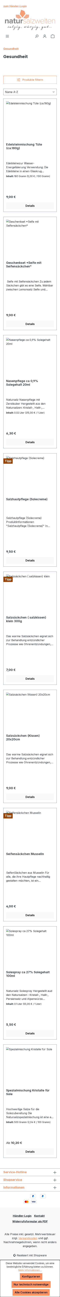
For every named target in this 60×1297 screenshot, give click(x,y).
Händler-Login (22, 1215)
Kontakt (39, 1215)
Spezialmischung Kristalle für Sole (28, 1092)
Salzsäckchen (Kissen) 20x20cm (23, 737)
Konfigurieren (31, 1276)
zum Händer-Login (15, 6)
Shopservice (12, 1179)
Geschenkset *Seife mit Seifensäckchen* (24, 264)
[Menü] (7, 36)
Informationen (13, 1187)
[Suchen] (37, 36)
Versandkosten (27, 1238)
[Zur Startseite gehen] (30, 20)
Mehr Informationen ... (30, 1270)
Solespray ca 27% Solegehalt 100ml (28, 974)
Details (30, 205)
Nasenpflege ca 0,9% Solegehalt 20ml (22, 382)
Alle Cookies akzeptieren (31, 1292)
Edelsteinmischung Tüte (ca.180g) (24, 146)
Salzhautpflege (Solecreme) (27, 499)
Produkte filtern (32, 79)
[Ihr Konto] (45, 36)
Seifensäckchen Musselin (25, 854)
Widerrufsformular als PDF (30, 1221)
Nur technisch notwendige (31, 1284)
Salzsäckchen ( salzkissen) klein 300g (26, 619)
